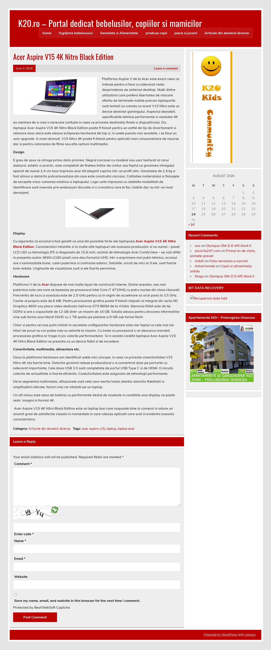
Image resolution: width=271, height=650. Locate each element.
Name (20, 540)
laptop (111, 429)
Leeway (250, 635)
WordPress (229, 635)
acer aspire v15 (93, 429)
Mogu (199, 276)
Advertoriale (205, 266)
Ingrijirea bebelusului (76, 33)
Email (19, 558)
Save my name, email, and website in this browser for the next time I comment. (77, 600)
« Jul (191, 224)
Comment (23, 463)
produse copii (156, 33)
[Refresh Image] (54, 510)
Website (21, 576)
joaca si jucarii (185, 33)
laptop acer (126, 429)
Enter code (24, 534)
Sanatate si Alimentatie (119, 33)
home (47, 33)
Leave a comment (166, 68)
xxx (197, 245)
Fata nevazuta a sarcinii (229, 261)
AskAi (199, 261)
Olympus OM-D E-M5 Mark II (228, 245)
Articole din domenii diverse (227, 33)
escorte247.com (207, 250)
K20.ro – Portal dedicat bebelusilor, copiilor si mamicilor (110, 22)
